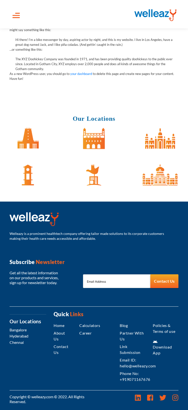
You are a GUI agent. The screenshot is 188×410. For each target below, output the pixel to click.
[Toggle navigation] (16, 15)
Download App (162, 347)
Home (59, 325)
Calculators (89, 325)
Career (85, 333)
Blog (124, 325)
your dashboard (81, 74)
